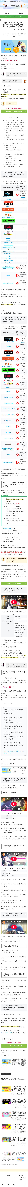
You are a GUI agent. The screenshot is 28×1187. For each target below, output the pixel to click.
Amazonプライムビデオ (8, 196)
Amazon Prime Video (7, 1032)
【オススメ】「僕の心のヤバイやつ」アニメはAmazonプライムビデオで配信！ (15, 130)
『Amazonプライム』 (7, 528)
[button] (25, 581)
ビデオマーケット (8, 253)
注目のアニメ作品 (6, 1074)
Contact (7, 1177)
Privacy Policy (7, 1175)
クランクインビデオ (8, 260)
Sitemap (21, 1175)
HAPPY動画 (8, 258)
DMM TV (8, 238)
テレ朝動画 (8, 199)
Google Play (8, 262)
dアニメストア (8, 212)
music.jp (8, 256)
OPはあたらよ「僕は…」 (12, 158)
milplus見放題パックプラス (8, 251)
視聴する (23, 197)
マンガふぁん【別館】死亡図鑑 (20, 1178)
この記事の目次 (12, 117)
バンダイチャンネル (8, 245)
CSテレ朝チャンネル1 (8, 283)
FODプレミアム (8, 229)
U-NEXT (8, 206)
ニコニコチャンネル (8, 242)
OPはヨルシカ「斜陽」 (11, 147)
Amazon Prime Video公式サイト (14, 111)
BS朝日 (8, 275)
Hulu (8, 223)
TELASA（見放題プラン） (8, 217)
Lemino (8, 240)
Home (14, 1182)
